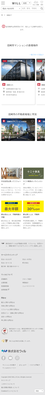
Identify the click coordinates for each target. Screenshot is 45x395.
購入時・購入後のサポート (10, 266)
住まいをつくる (6, 263)
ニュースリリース (28, 286)
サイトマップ (5, 380)
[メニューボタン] (3, 3)
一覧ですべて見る (36, 55)
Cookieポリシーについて (9, 391)
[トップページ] (16, 3)
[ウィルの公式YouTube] (11, 358)
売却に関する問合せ (8, 306)
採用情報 (4, 290)
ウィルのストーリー (9, 368)
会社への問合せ (6, 317)
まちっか (22, 365)
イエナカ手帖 (34, 365)
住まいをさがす (6, 259)
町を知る (25, 263)
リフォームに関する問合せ (10, 309)
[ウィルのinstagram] (17, 358)
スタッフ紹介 (27, 279)
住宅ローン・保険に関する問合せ (12, 313)
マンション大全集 (8, 365)
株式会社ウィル (2, 15)
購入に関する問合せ (8, 302)
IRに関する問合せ (7, 320)
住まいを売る (27, 259)
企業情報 (4, 283)
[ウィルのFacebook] (4, 358)
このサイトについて (8, 384)
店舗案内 (4, 279)
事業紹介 (25, 283)
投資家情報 (5, 286)
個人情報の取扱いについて (10, 387)
